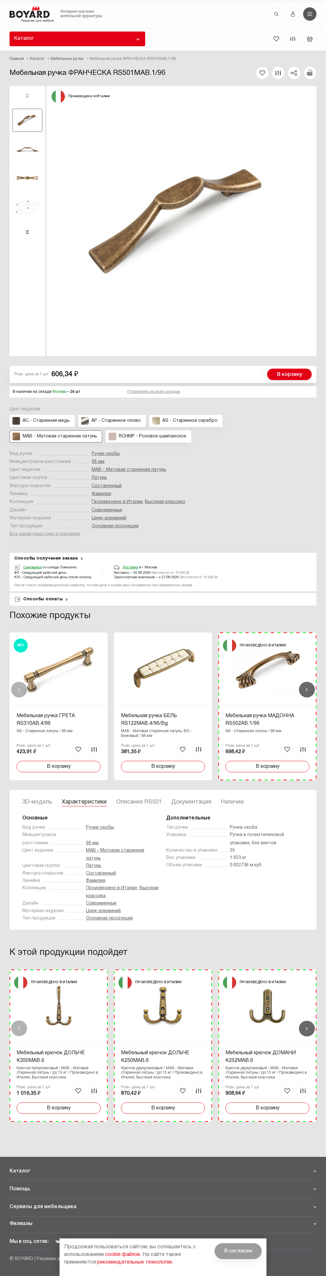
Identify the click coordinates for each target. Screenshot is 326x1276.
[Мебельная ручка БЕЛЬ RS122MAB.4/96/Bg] (163, 706)
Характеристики (84, 802)
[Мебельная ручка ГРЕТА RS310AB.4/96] (58, 706)
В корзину (289, 374)
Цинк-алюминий (109, 518)
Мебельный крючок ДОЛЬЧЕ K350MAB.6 (51, 1057)
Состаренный (107, 486)
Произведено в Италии (117, 502)
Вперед (307, 690)
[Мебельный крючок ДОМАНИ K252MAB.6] (267, 1045)
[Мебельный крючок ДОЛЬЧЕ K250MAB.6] (163, 1045)
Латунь (99, 478)
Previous (27, 96)
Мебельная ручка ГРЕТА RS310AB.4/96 (46, 720)
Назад (19, 690)
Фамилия (101, 494)
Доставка (130, 567)
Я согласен (238, 1251)
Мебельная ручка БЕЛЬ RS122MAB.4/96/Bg (149, 720)
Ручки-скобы (106, 454)
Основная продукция (115, 526)
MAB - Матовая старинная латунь (129, 470)
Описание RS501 (139, 802)
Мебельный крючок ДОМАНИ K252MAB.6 (260, 1057)
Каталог (24, 38)
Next (27, 232)
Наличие (232, 802)
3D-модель (37, 802)
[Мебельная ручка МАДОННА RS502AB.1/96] (267, 706)
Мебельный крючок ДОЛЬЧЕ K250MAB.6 (155, 1057)
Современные (107, 510)
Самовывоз (32, 567)
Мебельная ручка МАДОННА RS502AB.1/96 (259, 720)
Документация (191, 802)
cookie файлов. (123, 1254)
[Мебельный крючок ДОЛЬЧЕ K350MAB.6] (58, 1045)
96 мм (98, 462)
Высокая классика (165, 502)
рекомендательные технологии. (135, 1262)
